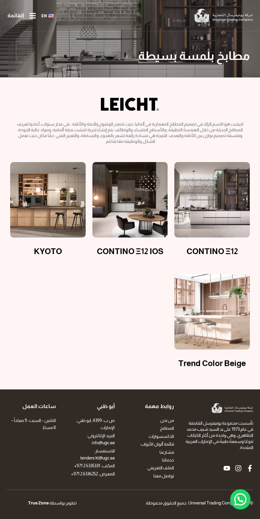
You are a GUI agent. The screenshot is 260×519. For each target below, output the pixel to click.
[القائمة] (32, 15)
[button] (240, 499)
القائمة (15, 15)
